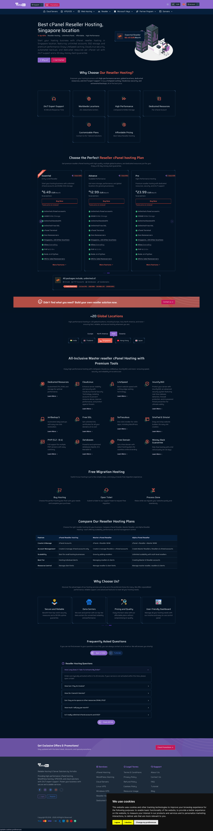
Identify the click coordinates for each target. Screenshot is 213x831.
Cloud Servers (102, 781)
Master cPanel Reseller (102, 537)
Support (36, 5)
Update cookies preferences (11, 829)
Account (192, 4)
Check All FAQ (108, 722)
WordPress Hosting (105, 777)
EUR (175, 4)
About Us (155, 772)
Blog (153, 791)
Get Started (59, 60)
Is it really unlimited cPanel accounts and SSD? (82, 714)
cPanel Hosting (103, 772)
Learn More (52, 396)
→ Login (41, 796)
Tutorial (154, 786)
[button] (68, 11)
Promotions (54, 5)
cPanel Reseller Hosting (68, 537)
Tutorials (117, 653)
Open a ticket (101, 653)
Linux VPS (101, 786)
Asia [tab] (113, 333)
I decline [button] (128, 822)
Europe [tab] (90, 333)
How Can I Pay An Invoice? (74, 686)
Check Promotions (165, 747)
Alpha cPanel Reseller (141, 537)
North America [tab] (102, 333)
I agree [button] (117, 822)
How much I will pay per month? (76, 707)
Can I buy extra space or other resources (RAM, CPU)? (85, 700)
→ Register (52, 796)
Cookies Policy (130, 786)
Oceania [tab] (122, 333)
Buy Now (59, 201)
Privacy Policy (130, 777)
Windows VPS (102, 791)
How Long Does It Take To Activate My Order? (82, 669)
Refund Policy (130, 781)
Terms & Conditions (133, 772)
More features (59, 264)
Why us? (44, 60)
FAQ (153, 781)
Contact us (167, 302)
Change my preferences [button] (146, 822)
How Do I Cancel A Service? (74, 693)
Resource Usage (131, 791)
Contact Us (156, 777)
